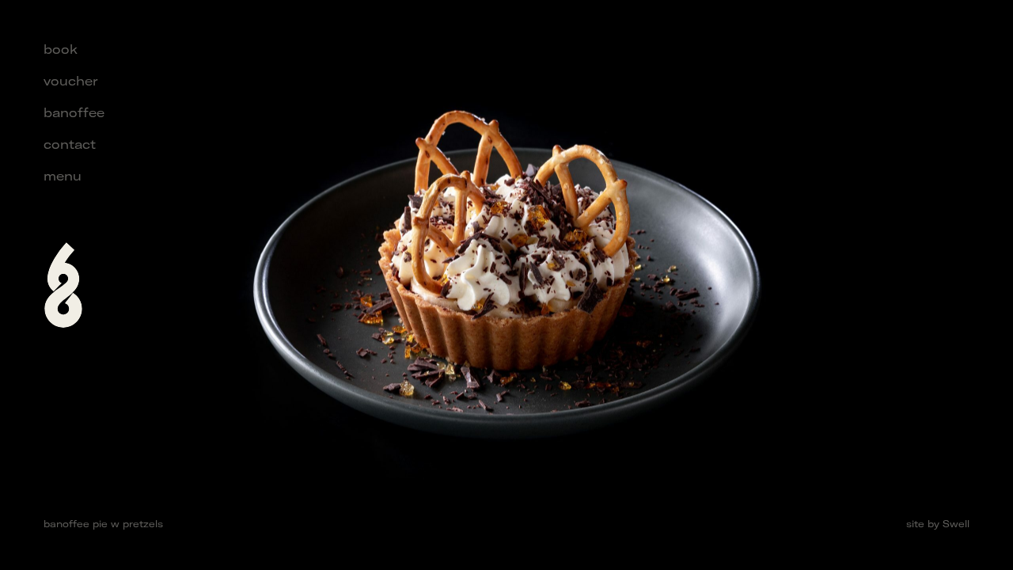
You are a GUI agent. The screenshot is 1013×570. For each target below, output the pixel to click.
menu (63, 176)
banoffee (74, 112)
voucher (70, 81)
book (61, 49)
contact (70, 144)
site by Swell (937, 524)
